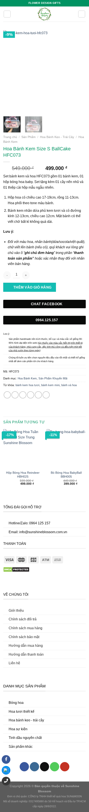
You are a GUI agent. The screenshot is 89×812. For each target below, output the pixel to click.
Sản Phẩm (28, 137)
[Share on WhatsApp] (7, 394)
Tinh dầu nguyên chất (25, 738)
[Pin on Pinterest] (38, 394)
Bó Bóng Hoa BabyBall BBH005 (66, 474)
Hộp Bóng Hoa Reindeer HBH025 (23, 474)
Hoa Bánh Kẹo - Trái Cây (57, 137)
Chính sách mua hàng (25, 628)
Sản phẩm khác (21, 746)
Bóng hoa (16, 702)
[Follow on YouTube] (64, 766)
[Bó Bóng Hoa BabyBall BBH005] (66, 448)
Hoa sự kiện (18, 729)
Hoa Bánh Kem (27, 378)
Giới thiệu (16, 610)
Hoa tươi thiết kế (21, 711)
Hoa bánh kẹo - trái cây (26, 720)
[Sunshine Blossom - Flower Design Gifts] (44, 14)
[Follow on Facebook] (24, 766)
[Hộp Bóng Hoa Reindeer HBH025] (22, 448)
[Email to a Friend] (30, 394)
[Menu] (7, 14)
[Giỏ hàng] (81, 14)
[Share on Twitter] (22, 394)
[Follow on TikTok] (44, 766)
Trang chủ (10, 137)
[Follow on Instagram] (34, 766)
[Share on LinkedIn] (46, 394)
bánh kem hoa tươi (28, 385)
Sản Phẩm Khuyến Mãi (52, 378)
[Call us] (54, 766)
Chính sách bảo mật (24, 637)
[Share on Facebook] (15, 394)
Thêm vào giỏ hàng (32, 287)
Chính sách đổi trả (23, 619)
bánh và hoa (69, 385)
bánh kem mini (50, 385)
